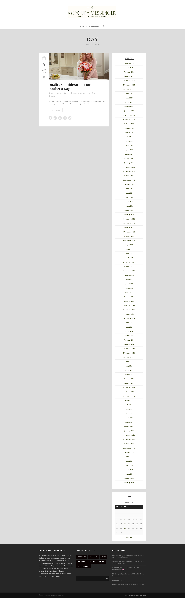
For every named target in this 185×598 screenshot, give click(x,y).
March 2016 (129, 474)
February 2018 (129, 379)
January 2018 (129, 383)
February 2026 (129, 72)
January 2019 (129, 344)
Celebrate (81, 557)
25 (125, 528)
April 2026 (129, 68)
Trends (102, 561)
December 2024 (129, 115)
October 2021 (129, 236)
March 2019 (129, 336)
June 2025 (129, 98)
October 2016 (129, 444)
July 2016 (129, 457)
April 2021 (129, 258)
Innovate (81, 561)
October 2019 (129, 314)
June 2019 (129, 327)
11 (125, 519)
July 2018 (129, 362)
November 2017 (129, 387)
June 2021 (129, 253)
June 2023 (129, 193)
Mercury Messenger (80, 93)
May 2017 (129, 413)
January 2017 (129, 431)
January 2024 (129, 163)
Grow (53, 96)
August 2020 (129, 275)
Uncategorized (83, 566)
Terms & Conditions (132, 595)
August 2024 (129, 132)
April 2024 (129, 150)
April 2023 (129, 202)
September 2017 (129, 396)
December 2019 (129, 305)
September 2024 (129, 128)
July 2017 (129, 405)
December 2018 (129, 349)
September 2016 (129, 448)
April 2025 (129, 102)
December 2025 (129, 81)
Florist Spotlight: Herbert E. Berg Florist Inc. (128, 584)
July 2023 (129, 189)
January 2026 (129, 76)
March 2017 (129, 422)
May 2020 (129, 288)
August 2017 (129, 400)
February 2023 (129, 210)
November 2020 (129, 262)
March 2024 (129, 154)
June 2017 (129, 409)
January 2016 (129, 483)
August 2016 (129, 452)
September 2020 (129, 271)
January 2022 (129, 228)
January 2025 (129, 111)
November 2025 (129, 85)
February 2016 (129, 478)
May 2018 (129, 366)
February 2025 (129, 106)
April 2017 (129, 418)
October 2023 (129, 176)
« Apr (127, 537)
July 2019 (129, 323)
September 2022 (129, 223)
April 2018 (129, 370)
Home (82, 26)
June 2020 (129, 284)
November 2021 (129, 232)
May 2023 (129, 197)
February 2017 (129, 426)
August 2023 (129, 184)
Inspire (92, 561)
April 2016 (129, 470)
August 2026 (129, 63)
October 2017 (129, 392)
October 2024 (129, 124)
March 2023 (129, 206)
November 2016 (129, 439)
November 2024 (129, 119)
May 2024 (129, 145)
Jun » (131, 537)
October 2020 (129, 266)
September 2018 (129, 357)
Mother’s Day (56, 93)
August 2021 (129, 245)
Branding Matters (118, 580)
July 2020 (129, 279)
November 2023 (129, 171)
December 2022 (129, 219)
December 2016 (129, 435)
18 (125, 524)
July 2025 (129, 94)
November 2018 (129, 353)
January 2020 (129, 301)
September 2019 (129, 318)
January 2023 (129, 215)
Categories (94, 26)
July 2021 (129, 249)
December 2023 (129, 167)
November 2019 (129, 310)
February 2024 (129, 158)
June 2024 (129, 141)
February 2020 (129, 297)
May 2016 (129, 465)
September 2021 (129, 241)
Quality (64, 93)
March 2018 (129, 375)
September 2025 (129, 89)
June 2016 (129, 461)
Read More (56, 110)
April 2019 (129, 331)
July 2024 (129, 137)
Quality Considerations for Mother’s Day (70, 87)
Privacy (143, 595)
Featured (93, 557)
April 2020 (129, 292)
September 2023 (129, 180)
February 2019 (129, 340)
